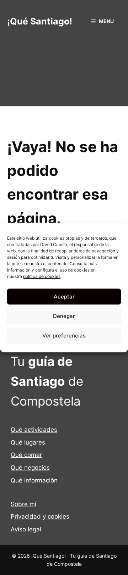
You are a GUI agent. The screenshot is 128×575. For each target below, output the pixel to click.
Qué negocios (30, 467)
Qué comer (26, 454)
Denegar (64, 316)
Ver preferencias (64, 335)
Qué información (34, 480)
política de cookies (41, 276)
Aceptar (64, 296)
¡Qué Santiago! (39, 21)
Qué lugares (28, 442)
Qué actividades (34, 429)
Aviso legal (26, 529)
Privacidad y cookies (40, 516)
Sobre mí (23, 504)
